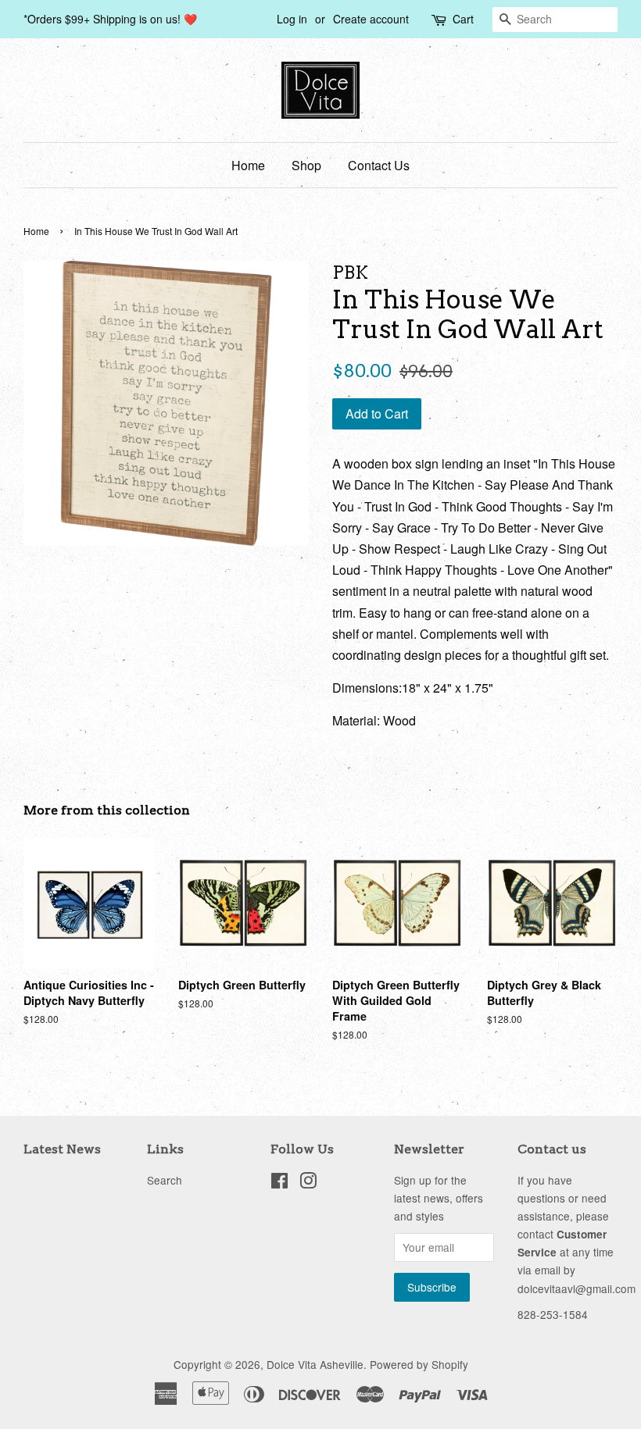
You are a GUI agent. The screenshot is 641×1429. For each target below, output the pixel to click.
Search (164, 1180)
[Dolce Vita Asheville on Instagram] (308, 1183)
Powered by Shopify (419, 1364)
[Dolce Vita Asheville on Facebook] (279, 1183)
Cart (463, 19)
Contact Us (379, 165)
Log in (292, 19)
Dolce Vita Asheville (315, 1364)
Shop (306, 165)
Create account (371, 19)
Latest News (62, 1149)
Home (248, 165)
